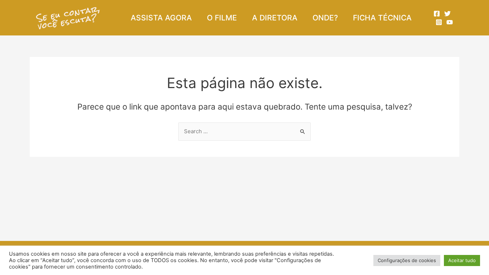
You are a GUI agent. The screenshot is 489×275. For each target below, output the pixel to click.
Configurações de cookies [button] (407, 260)
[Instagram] (439, 22)
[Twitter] (447, 13)
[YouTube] (449, 22)
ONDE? (325, 17)
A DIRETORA (274, 17)
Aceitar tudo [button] (462, 260)
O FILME (222, 17)
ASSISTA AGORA (161, 17)
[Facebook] (437, 13)
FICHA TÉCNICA (382, 17)
